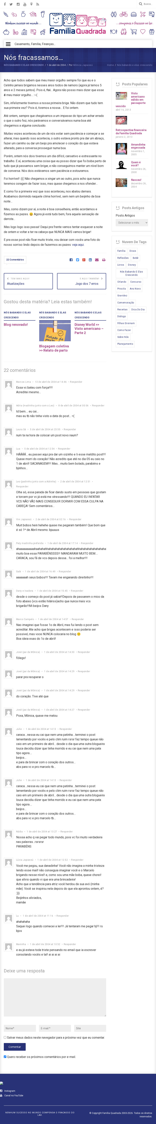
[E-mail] (96, 260)
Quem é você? (136, 164)
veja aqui (78, 245)
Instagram (9, 1091)
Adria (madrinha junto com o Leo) (35, 405)
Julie (19, 729)
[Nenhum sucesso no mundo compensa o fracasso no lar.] (78, 34)
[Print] (103, 260)
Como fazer (124, 330)
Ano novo (135, 288)
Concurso (135, 282)
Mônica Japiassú (83, 65)
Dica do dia (138, 309)
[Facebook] (71, 260)
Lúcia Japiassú (24, 860)
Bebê (135, 258)
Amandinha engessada (138, 146)
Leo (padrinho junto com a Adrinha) (36, 481)
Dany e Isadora (24, 590)
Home (110, 65)
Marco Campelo (25, 619)
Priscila (121, 288)
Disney (132, 265)
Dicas (133, 251)
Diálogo (121, 316)
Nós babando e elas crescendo (24, 65)
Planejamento (125, 344)
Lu (17, 916)
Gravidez (122, 295)
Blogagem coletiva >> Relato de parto (54, 348)
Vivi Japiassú (23, 519)
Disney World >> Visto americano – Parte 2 (89, 329)
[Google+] (84, 260)
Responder (76, 382)
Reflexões (123, 258)
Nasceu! (136, 179)
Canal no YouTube (13, 1095)
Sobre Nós (123, 337)
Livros (120, 265)
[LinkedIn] (90, 260)
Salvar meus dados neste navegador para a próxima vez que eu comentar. (56, 1037)
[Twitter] (77, 260)
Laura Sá (21, 429)
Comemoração (125, 302)
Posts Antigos (125, 215)
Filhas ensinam (126, 323)
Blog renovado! (16, 325)
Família (121, 251)
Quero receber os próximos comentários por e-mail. (41, 1057)
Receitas (122, 309)
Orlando (121, 282)
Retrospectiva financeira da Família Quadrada (131, 132)
